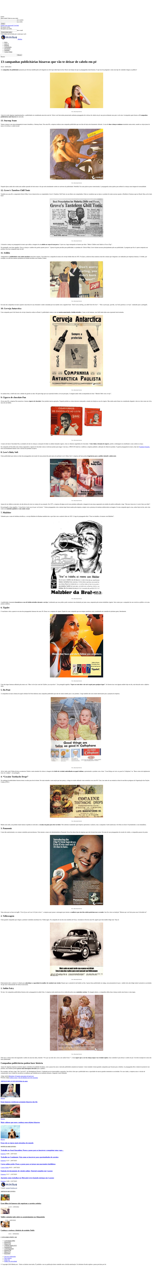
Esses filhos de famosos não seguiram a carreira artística (21, 1203)
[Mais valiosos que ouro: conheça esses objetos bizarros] (10, 1117)
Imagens (6, 45)
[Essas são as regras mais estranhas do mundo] (10, 1138)
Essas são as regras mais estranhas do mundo (17, 1143)
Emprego (3, 1154)
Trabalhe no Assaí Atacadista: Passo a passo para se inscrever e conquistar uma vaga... (32, 1150)
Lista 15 (6, 44)
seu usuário (20, 20)
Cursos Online (8, 52)
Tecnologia (7, 48)
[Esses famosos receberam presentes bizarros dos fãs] (10, 1097)
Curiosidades (8, 47)
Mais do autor (23, 1081)
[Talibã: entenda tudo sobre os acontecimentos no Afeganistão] (5, 1213)
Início (5, 42)
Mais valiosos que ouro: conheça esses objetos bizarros (20, 1122)
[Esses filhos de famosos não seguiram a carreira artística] (5, 1200)
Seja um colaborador (10, 1256)
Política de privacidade (10, 1261)
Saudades (7, 50)
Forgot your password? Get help (10, 25)
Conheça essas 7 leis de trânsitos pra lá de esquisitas (23, 1077)
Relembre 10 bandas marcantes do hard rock (21, 1076)
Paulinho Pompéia (144, 447)
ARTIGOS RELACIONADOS (10, 1081)
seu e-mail (20, 30)
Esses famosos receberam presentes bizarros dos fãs (19, 1102)
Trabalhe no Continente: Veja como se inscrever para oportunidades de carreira (29, 1157)
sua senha (19, 22)
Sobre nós (7, 1260)
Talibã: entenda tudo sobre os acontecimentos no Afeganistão (23, 1217)
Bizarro (3, 1098)
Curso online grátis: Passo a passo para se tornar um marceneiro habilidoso (28, 1164)
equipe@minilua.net (11, 1188)
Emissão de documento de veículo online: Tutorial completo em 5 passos (27, 1171)
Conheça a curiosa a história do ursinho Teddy (18, 1230)
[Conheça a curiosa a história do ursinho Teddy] (5, 1227)
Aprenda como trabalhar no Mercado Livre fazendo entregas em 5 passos (27, 1178)
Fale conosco (8, 1258)
